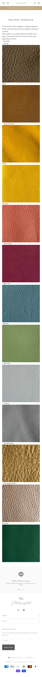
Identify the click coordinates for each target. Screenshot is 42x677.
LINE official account (21, 581)
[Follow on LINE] (24, 610)
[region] (21, 578)
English (29, 657)
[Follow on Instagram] (18, 610)
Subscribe (8, 647)
